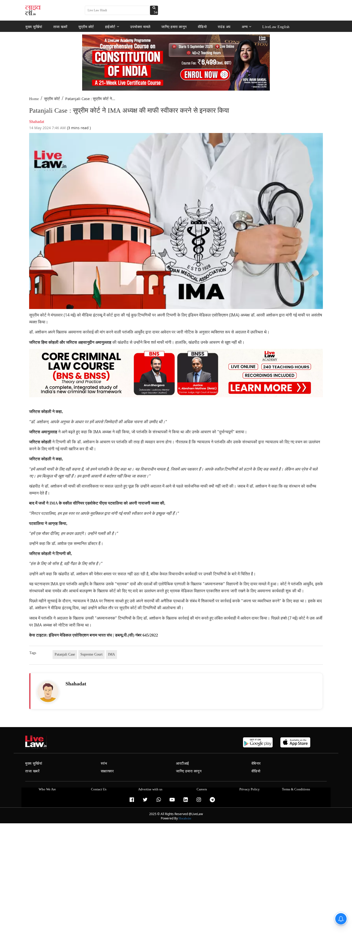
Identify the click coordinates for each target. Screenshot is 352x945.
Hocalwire (185, 818)
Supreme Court (91, 654)
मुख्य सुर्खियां (34, 27)
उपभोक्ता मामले (140, 27)
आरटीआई (182, 763)
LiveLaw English (276, 27)
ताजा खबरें (60, 27)
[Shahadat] (47, 691)
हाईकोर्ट (110, 27)
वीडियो (202, 27)
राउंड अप (224, 27)
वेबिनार (256, 763)
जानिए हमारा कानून (174, 27)
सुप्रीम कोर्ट (86, 27)
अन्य (245, 27)
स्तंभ (104, 763)
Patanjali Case (65, 654)
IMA (111, 654)
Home (34, 99)
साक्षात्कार (107, 771)
